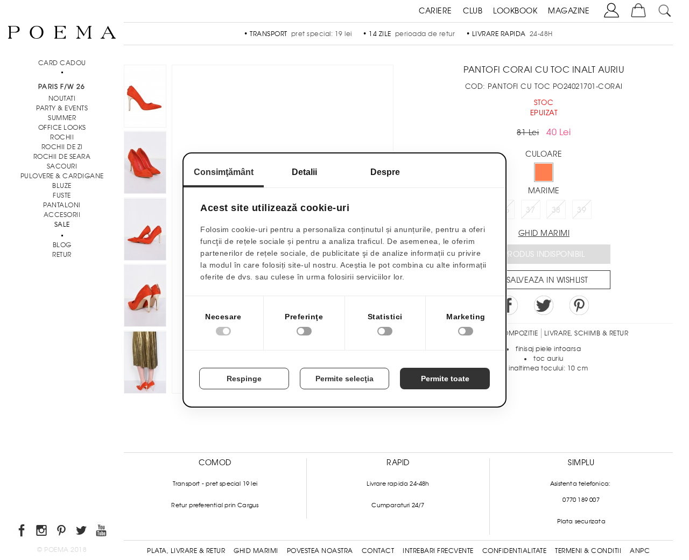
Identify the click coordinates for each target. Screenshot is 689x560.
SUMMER (62, 118)
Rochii (62, 137)
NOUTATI (62, 98)
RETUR (62, 254)
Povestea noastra (320, 551)
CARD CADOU (62, 63)
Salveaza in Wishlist (547, 280)
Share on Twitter (543, 305)
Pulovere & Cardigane (62, 176)
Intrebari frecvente (438, 551)
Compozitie (517, 333)
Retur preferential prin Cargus (214, 505)
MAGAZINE (568, 10)
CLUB (472, 10)
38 (556, 210)
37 (530, 210)
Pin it (579, 305)
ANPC (640, 551)
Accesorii (62, 215)
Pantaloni (62, 205)
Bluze (62, 186)
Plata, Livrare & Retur (186, 551)
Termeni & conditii (588, 551)
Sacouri (62, 166)
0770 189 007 (581, 499)
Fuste (62, 195)
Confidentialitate (514, 551)
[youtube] (102, 532)
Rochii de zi (62, 147)
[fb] (22, 532)
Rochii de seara (62, 156)
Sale (62, 224)
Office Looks (62, 127)
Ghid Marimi (256, 551)
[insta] (42, 532)
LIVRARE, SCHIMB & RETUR (586, 333)
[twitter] (82, 532)
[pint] (62, 532)
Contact (378, 551)
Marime (544, 190)
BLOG (62, 245)
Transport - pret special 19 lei (215, 483)
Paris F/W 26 (61, 86)
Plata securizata (581, 521)
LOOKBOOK (515, 10)
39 (581, 210)
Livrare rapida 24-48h (398, 483)
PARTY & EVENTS (62, 108)
